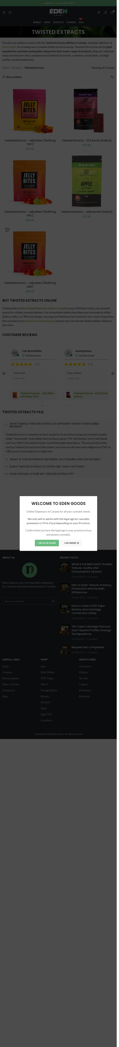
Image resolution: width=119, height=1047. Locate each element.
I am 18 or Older (47, 543)
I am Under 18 (71, 543)
